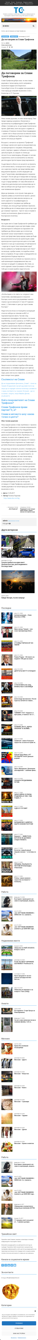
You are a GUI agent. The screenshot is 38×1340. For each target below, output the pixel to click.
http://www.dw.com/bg (11, 498)
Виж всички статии (13, 521)
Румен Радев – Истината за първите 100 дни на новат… (24, 658)
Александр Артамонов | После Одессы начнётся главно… (25, 699)
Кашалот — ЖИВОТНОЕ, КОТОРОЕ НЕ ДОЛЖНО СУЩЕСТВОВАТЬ (22, 838)
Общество (14, 36)
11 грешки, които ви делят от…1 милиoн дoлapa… (24, 1221)
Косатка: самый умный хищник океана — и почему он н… (25, 852)
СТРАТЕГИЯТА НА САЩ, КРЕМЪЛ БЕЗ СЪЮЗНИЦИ (23, 686)
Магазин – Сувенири (21, 1101)
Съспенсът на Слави (13, 379)
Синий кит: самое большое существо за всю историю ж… (25, 741)
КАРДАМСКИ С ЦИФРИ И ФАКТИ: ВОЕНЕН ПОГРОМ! (23, 823)
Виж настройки (19, 1333)
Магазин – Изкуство (21, 1074)
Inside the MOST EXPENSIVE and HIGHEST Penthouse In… (24, 962)
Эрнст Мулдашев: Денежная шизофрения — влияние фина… (25, 769)
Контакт (8, 2)
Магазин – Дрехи (20, 1129)
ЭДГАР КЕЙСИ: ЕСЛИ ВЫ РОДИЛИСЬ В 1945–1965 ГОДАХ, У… (23, 796)
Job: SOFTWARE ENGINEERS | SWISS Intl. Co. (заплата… (24, 914)
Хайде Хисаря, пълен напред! (13, 598)
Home (3, 31)
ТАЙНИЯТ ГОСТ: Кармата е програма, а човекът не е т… (24, 713)
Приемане (19, 1323)
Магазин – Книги (20, 1088)
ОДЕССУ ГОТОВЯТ (20, 808)
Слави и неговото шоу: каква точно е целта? (17, 415)
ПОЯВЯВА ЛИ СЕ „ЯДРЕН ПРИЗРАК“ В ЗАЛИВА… (23, 727)
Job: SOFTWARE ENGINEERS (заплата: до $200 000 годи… (24, 928)
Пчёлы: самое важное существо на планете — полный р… (22, 879)
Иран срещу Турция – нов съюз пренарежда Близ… (23, 630)
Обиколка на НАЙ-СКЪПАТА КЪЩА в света (24, 948)
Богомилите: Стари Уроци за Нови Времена (24, 1011)
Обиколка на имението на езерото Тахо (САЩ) (23, 990)
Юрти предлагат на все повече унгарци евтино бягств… (22, 977)
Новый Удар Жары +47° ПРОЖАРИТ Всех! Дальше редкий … (23, 756)
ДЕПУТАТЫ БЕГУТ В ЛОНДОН (25, 671)
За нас (13, 2)
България (5, 36)
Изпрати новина (27, 2)
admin (7, 43)
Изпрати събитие (19, 4)
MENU (6, 26)
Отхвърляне (19, 1328)
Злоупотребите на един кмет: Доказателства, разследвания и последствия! (14, 564)
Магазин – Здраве (20, 1115)
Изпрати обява (9, 4)
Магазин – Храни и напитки (24, 1143)
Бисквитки (14, 1337)
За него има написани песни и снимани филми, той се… (25, 1021)
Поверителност (22, 1337)
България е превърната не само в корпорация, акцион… (24, 900)
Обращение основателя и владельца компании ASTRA (24, 1207)
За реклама (19, 2)
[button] (35, 1311)
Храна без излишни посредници (21, 1046)
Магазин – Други (20, 1060)
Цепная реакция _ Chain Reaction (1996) (23, 616)
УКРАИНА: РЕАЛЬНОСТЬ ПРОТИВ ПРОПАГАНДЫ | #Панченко (23, 866)
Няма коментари (6, 45)
